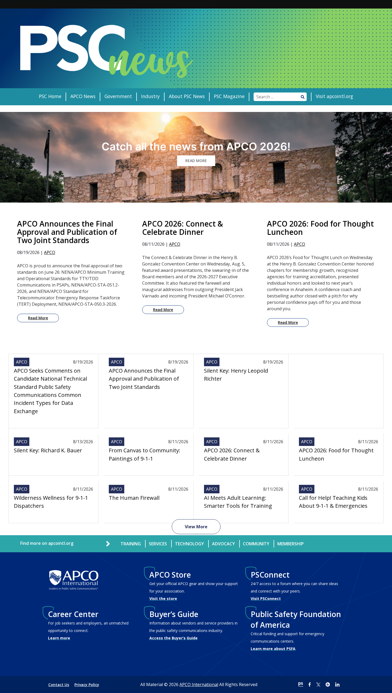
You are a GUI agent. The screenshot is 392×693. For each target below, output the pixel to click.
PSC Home (50, 96)
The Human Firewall (134, 497)
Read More (38, 317)
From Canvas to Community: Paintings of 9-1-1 (144, 454)
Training (131, 544)
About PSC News (187, 96)
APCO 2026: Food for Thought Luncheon (336, 454)
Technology (189, 544)
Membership (290, 544)
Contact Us (58, 684)
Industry (150, 96)
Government (118, 96)
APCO (49, 252)
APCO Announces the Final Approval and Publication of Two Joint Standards (144, 378)
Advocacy (223, 544)
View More (196, 527)
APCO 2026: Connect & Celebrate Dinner (232, 454)
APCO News (82, 96)
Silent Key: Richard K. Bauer (48, 450)
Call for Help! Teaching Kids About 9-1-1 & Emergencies (333, 501)
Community (256, 544)
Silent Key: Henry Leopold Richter (236, 374)
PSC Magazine (229, 96)
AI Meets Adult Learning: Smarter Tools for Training (238, 501)
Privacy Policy (86, 684)
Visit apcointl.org (334, 96)
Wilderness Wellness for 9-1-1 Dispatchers (51, 501)
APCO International (198, 684)
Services (158, 544)
